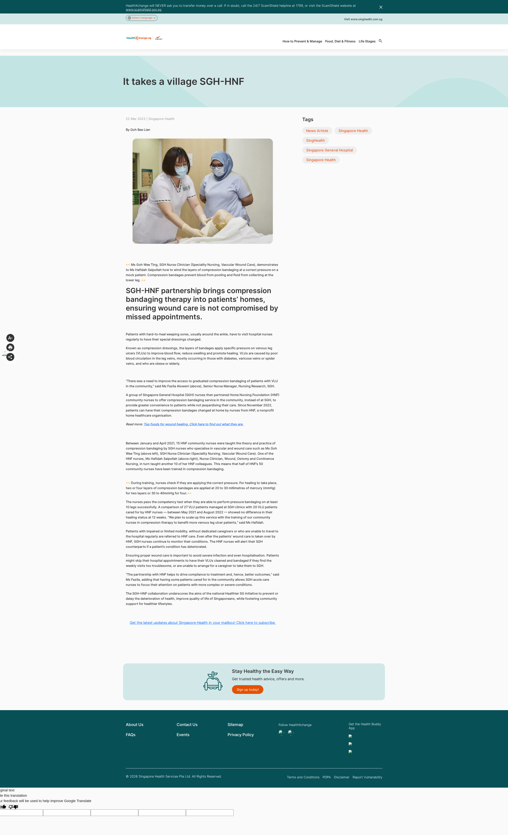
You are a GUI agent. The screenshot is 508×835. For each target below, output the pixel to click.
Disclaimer (341, 777)
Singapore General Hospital (329, 150)
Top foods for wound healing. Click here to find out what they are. (193, 424)
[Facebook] (292, 733)
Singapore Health (353, 131)
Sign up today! (248, 690)
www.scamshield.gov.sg (143, 9)
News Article (317, 131)
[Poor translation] (13, 806)
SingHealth (315, 140)
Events (183, 734)
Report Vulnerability (367, 777)
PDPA (327, 777)
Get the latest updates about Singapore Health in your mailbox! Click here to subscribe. (203, 623)
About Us (134, 724)
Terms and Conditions (303, 777)
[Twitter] (283, 733)
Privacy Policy (241, 734)
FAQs (131, 734)
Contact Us (187, 724)
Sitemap (235, 724)
